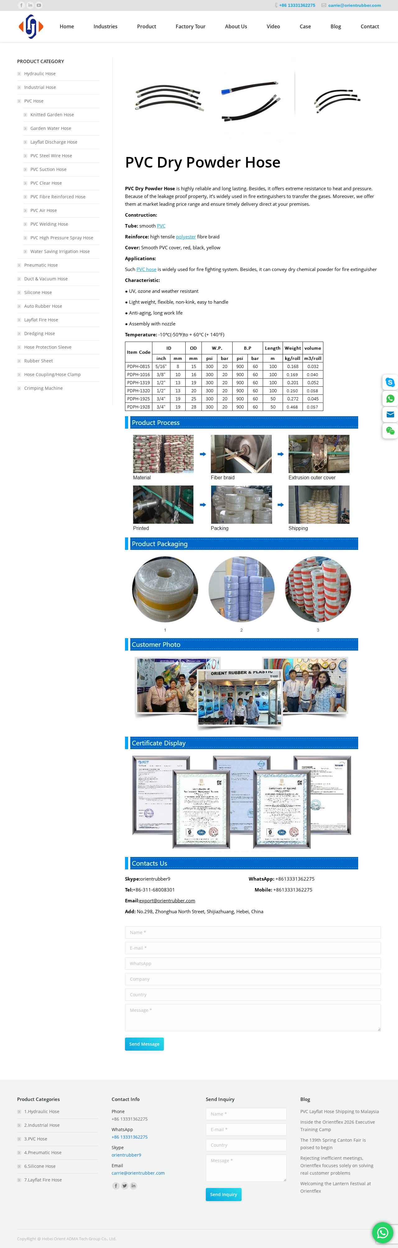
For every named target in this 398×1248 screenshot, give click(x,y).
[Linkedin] (30, 5)
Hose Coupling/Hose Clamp (52, 374)
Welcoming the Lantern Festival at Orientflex (335, 1187)
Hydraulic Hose (40, 73)
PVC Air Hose (43, 210)
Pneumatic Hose (41, 265)
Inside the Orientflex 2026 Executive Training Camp (337, 1125)
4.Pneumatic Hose (43, 1152)
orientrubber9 (126, 1155)
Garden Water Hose (50, 128)
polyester (186, 236)
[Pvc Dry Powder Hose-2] (252, 100)
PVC (161, 226)
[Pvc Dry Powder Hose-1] (167, 100)
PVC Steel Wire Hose (51, 156)
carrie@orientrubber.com (354, 5)
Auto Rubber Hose (43, 306)
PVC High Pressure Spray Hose (61, 238)
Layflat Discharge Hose (53, 142)
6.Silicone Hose (40, 1166)
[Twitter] (124, 1186)
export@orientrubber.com (167, 900)
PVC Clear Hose (46, 183)
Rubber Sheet (38, 361)
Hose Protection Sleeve (48, 347)
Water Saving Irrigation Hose (60, 251)
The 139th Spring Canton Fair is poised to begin (333, 1143)
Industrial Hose (40, 87)
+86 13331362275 (297, 5)
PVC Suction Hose (48, 169)
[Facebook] (21, 5)
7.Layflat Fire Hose (43, 1180)
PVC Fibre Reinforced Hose (58, 197)
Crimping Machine (43, 388)
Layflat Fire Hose (41, 320)
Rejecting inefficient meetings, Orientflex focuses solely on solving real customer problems (336, 1165)
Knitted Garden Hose (52, 114)
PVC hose (146, 269)
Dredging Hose (39, 333)
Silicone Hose (38, 292)
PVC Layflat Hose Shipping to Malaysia (339, 1111)
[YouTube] (39, 5)
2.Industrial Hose (42, 1125)
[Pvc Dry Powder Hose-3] (338, 100)
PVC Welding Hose (49, 224)
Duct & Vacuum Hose (46, 279)
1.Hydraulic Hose (41, 1111)
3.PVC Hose (35, 1139)
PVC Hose (34, 101)
